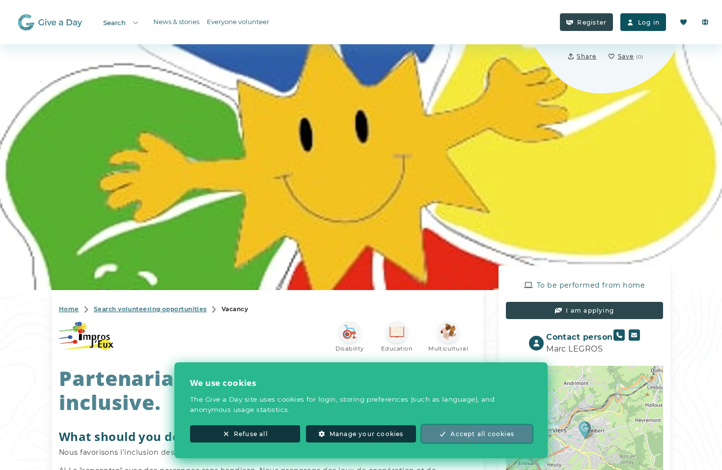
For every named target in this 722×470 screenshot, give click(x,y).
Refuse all (251, 434)
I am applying (590, 310)
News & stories (176, 22)
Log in (649, 22)
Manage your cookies (367, 434)
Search (114, 23)
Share (586, 56)
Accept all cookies (482, 434)
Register (592, 22)
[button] (585, 429)
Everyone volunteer (238, 22)
